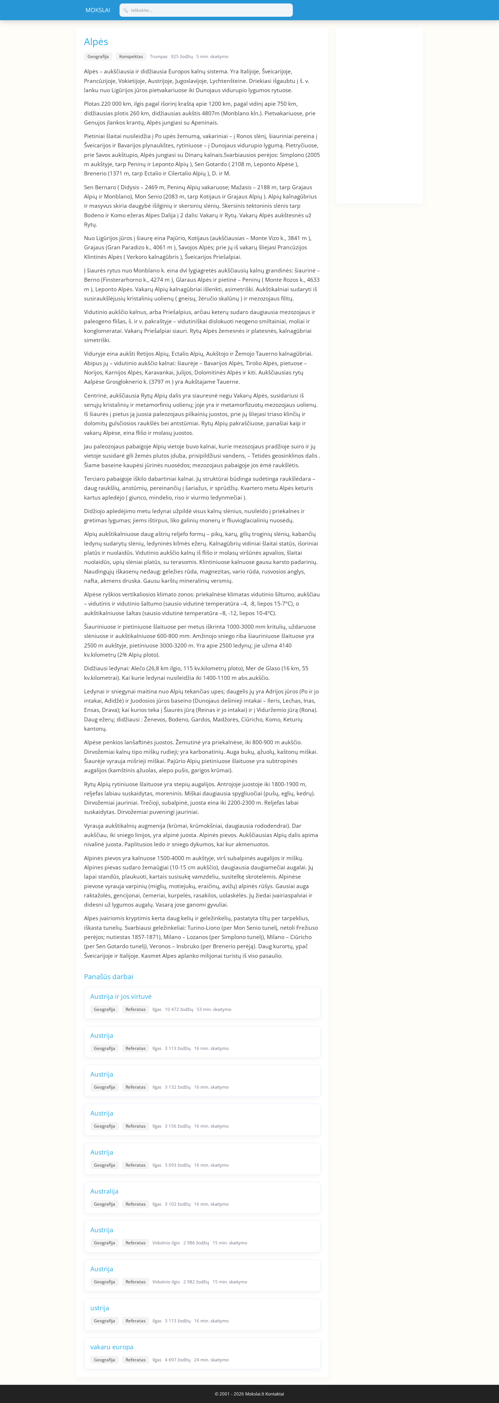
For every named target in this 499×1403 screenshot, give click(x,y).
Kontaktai (274, 1394)
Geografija (98, 56)
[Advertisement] (379, 114)
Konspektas (131, 56)
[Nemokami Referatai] (98, 10)
